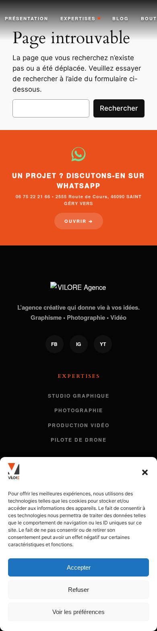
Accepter (79, 567)
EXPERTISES (77, 18)
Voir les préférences (78, 611)
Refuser (78, 589)
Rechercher (119, 108)
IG (78, 344)
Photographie (78, 410)
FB (54, 344)
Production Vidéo (78, 425)
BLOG (120, 18)
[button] (145, 472)
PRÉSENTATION (26, 18)
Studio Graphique (78, 395)
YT (103, 344)
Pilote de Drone (79, 439)
